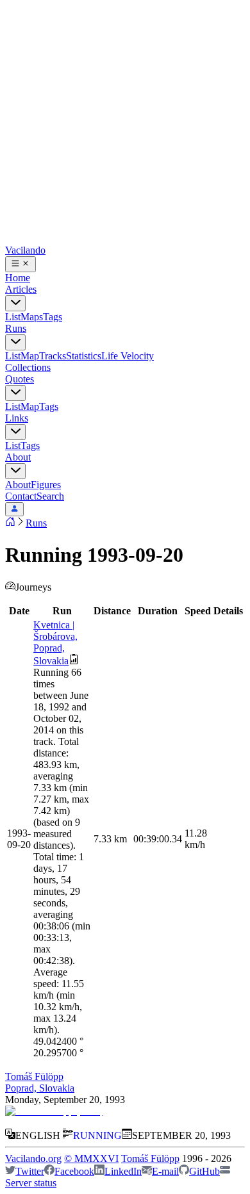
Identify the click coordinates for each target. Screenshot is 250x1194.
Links (16, 418)
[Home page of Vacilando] (10, 523)
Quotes (19, 378)
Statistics (83, 355)
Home (17, 277)
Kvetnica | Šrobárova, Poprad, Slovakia (55, 642)
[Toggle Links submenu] (15, 432)
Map (30, 355)
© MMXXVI (91, 1158)
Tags (52, 316)
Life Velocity (127, 355)
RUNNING (97, 1135)
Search (50, 496)
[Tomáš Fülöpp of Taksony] (54, 1111)
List (13, 316)
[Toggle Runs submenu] (15, 342)
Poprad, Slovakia (39, 1088)
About (18, 457)
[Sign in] (14, 509)
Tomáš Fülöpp (34, 1076)
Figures (46, 484)
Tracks (52, 355)
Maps (32, 316)
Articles (21, 289)
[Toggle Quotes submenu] (15, 393)
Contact (21, 496)
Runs (15, 328)
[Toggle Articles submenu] (15, 303)
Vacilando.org (33, 1158)
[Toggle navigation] (20, 264)
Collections (28, 367)
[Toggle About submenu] (15, 471)
